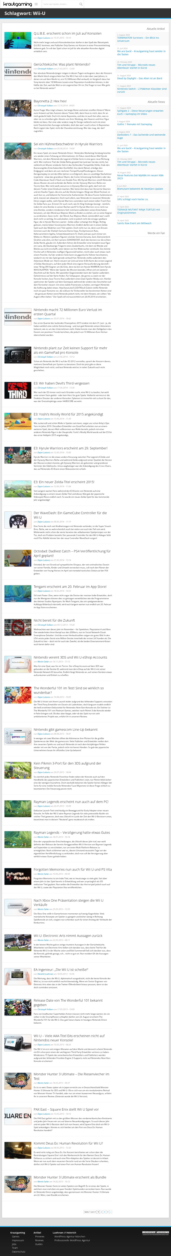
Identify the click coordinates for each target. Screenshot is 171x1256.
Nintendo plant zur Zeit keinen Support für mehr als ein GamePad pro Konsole (70, 350)
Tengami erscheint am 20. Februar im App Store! (70, 586)
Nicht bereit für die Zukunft (54, 620)
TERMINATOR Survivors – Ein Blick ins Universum (138, 39)
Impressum (18, 1240)
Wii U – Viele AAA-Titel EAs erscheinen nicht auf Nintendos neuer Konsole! (69, 1038)
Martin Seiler (43, 661)
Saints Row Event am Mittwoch (134, 223)
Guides (39, 1244)
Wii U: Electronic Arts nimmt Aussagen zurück (68, 935)
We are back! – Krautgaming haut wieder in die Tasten (141, 53)
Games (15, 1236)
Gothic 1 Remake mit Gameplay (134, 124)
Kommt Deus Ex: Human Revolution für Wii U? (68, 1143)
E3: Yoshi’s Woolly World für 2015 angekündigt (68, 414)
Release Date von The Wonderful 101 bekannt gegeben (68, 1002)
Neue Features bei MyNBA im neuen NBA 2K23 (140, 177)
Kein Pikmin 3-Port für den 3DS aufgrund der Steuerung (67, 765)
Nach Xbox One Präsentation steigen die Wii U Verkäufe (68, 902)
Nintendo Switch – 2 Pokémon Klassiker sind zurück (142, 90)
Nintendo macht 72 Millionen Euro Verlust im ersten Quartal (68, 311)
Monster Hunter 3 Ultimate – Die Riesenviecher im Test (71, 1076)
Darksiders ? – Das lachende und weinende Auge (141, 136)
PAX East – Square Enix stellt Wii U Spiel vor (66, 1109)
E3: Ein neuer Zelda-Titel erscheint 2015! (64, 482)
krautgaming (18, 4)
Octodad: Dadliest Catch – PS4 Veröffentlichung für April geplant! (72, 553)
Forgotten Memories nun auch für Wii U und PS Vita (73, 869)
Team (15, 1247)
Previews (39, 1236)
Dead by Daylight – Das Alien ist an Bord (139, 78)
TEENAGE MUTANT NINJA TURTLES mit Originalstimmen (138, 211)
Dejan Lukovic (44, 37)
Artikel (37, 1232)
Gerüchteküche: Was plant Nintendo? (62, 64)
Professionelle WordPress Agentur (72, 1240)
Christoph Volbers (45, 68)
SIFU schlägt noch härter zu (132, 199)
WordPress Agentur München (69, 1236)
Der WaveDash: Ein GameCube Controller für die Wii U (70, 515)
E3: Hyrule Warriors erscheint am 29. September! (71, 448)
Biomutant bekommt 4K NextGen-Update (140, 188)
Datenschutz (18, 1251)
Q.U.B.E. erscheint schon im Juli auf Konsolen (68, 33)
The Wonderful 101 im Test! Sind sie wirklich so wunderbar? (69, 690)
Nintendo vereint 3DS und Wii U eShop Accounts (70, 657)
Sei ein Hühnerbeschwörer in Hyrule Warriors (68, 144)
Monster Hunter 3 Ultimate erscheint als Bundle (70, 1177)
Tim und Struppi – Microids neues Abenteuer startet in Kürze (136, 66)
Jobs (14, 1244)
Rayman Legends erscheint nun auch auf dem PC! (71, 801)
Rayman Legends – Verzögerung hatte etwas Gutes (72, 832)
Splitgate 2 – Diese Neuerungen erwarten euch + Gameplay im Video (140, 112)
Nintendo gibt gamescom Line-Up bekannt (66, 729)
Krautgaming (17, 1232)
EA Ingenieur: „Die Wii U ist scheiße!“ (61, 969)
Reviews (39, 1240)
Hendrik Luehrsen (45, 973)
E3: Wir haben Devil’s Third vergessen (62, 383)
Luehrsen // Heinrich (64, 1232)
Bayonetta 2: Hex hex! (50, 101)
